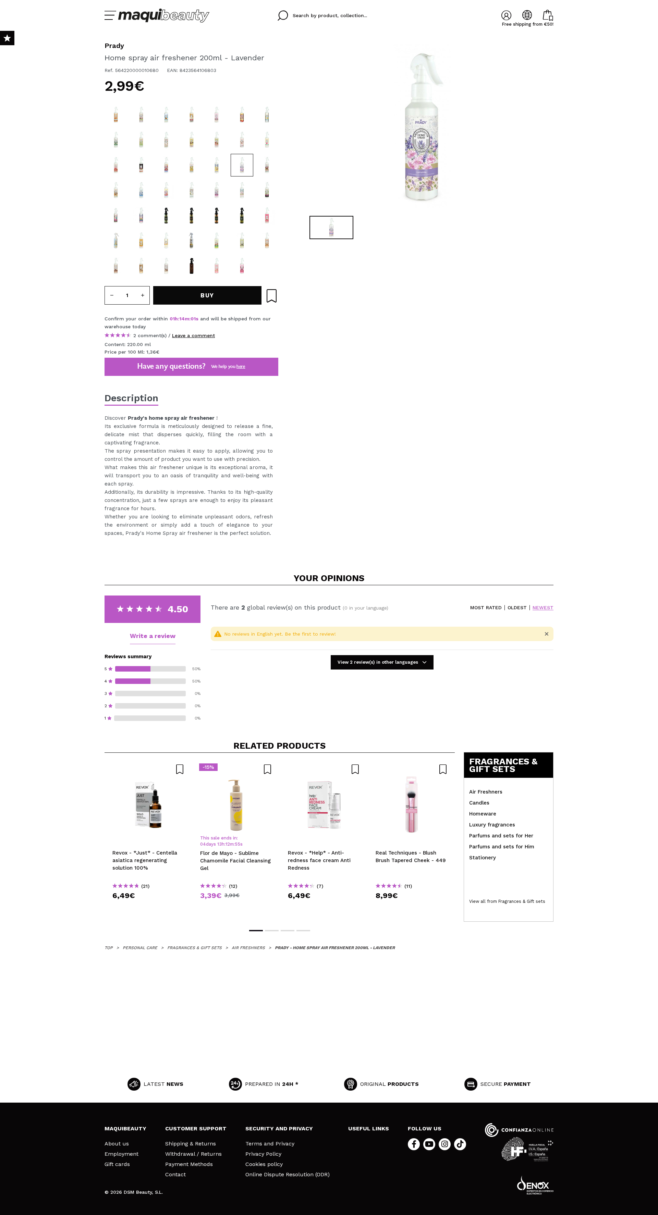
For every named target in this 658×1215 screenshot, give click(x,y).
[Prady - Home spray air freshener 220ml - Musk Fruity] (191, 215)
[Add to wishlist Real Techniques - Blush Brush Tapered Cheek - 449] (412, 769)
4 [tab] (303, 930)
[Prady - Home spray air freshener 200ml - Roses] (242, 190)
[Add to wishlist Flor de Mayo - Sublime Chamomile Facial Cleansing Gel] (236, 769)
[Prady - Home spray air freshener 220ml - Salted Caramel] (116, 115)
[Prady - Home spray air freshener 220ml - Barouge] (242, 115)
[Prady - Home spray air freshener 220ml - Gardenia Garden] (166, 140)
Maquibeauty (125, 1128)
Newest (543, 607)
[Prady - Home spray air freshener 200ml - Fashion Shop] (116, 215)
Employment (121, 1154)
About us (117, 1143)
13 (181, 318)
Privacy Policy (263, 1154)
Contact (175, 1174)
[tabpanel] (421, 126)
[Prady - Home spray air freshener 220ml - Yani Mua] (166, 240)
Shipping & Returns (190, 1143)
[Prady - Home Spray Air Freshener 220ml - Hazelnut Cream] (166, 266)
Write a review (152, 635)
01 (172, 318)
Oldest (517, 607)
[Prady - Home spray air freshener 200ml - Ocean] (141, 190)
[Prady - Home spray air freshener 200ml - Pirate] (166, 115)
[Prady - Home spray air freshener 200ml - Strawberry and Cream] (242, 140)
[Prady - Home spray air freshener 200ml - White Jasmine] (191, 190)
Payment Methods (189, 1164)
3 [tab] (287, 930)
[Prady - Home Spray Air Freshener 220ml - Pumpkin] (267, 240)
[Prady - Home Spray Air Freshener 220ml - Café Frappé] (141, 266)
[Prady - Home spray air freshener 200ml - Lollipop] (166, 190)
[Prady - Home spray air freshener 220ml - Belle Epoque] (116, 165)
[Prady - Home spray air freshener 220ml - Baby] (267, 140)
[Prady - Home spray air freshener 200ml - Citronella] (116, 140)
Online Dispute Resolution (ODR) (287, 1174)
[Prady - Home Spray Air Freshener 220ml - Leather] (191, 266)
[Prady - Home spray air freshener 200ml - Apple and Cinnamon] (216, 140)
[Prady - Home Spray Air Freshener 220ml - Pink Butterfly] (242, 266)
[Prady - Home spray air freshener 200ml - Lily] (216, 190)
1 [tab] (256, 930)
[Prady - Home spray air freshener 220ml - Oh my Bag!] (216, 266)
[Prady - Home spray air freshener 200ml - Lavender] (242, 165)
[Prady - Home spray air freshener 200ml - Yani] (216, 115)
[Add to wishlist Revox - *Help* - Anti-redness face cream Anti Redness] (324, 769)
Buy (149, 907)
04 (203, 844)
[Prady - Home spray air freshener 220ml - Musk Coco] (242, 215)
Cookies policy (264, 1164)
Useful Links (368, 1128)
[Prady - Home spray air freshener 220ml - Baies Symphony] (141, 115)
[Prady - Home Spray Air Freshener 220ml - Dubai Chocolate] (216, 240)
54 (238, 844)
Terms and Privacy (269, 1143)
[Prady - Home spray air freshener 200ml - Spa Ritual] (141, 165)
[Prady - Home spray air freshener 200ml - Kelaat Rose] (141, 215)
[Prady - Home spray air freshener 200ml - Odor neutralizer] (267, 115)
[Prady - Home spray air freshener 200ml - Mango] (191, 165)
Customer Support (196, 1128)
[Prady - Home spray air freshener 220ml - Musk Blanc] (166, 215)
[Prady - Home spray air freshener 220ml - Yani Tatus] (141, 240)
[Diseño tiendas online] (535, 1185)
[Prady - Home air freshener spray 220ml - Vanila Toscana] (116, 240)
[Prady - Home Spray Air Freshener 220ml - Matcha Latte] (242, 240)
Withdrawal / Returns (193, 1154)
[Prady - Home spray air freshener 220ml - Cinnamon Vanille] (191, 140)
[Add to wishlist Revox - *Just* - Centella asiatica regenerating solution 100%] (148, 769)
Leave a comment (193, 335)
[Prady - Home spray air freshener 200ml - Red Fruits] (267, 165)
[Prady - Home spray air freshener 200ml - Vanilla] (216, 165)
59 (193, 318)
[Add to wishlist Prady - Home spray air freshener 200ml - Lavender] (271, 296)
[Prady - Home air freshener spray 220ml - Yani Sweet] (267, 215)
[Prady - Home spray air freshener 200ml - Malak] (191, 115)
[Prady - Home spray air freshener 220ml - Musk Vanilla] (216, 215)
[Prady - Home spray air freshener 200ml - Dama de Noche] (267, 190)
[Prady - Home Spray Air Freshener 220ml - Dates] (116, 266)
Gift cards (117, 1164)
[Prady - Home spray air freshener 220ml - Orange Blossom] (141, 140)
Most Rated (486, 607)
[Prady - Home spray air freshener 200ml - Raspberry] (166, 165)
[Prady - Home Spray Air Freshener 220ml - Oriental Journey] (191, 240)
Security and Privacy (279, 1128)
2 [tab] (272, 930)
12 (228, 844)
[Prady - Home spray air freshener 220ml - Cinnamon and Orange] (116, 190)
